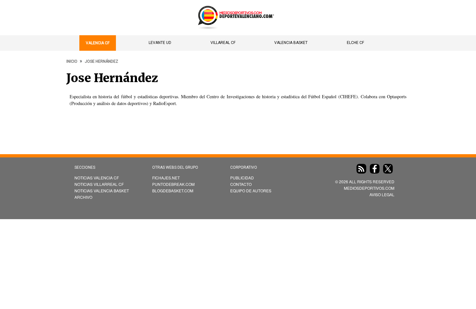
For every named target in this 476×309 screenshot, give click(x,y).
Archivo (83, 197)
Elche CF (355, 42)
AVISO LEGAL (381, 194)
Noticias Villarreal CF (99, 184)
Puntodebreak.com (173, 184)
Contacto (241, 184)
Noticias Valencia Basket (101, 190)
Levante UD (160, 42)
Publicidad (242, 177)
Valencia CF (97, 43)
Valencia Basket (291, 42)
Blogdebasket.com (172, 190)
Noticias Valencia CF (96, 177)
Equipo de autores (250, 190)
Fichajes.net (166, 177)
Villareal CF (222, 42)
